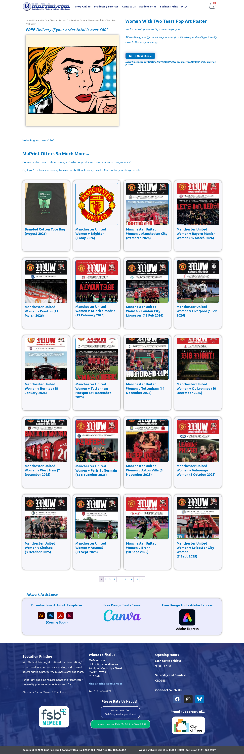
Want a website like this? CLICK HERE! (161, 750)
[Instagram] (188, 699)
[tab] (40, 594)
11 (124, 579)
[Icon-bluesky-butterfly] (199, 699)
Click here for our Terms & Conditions (44, 692)
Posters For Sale (41, 20)
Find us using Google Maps (105, 683)
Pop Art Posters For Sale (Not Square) (69, 20)
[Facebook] (177, 699)
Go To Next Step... (140, 56)
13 (136, 579)
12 (130, 579)
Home (29, 20)
